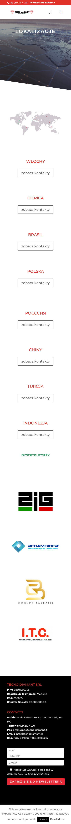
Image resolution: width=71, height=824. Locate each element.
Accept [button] (43, 819)
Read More (57, 819)
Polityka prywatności (36, 773)
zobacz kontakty (35, 173)
